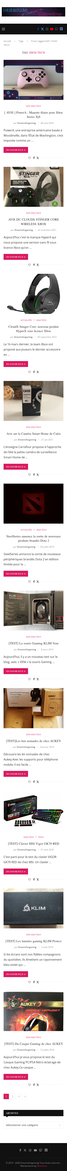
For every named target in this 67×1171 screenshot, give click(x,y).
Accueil (7, 41)
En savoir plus (14, 149)
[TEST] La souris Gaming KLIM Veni (33, 643)
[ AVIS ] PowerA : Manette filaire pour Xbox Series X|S (33, 114)
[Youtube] (51, 29)
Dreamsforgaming (26, 123)
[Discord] (61, 29)
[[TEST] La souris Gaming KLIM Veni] (33, 611)
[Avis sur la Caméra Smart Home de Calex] (33, 401)
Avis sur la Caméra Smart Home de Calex (33, 433)
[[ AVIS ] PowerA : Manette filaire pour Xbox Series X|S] (33, 80)
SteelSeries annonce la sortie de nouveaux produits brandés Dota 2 (33, 538)
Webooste (42, 1165)
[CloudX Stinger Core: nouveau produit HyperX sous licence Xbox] (33, 294)
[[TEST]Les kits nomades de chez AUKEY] (33, 708)
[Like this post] (29, 157)
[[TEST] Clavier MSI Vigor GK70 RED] (33, 811)
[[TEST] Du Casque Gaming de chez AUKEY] (33, 1011)
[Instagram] (47, 29)
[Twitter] (42, 29)
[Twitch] (56, 29)
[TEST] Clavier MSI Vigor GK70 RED (33, 843)
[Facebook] (38, 29)
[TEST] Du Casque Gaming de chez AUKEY (33, 1043)
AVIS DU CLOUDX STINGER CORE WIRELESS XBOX (33, 221)
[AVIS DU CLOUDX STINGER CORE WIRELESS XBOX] (33, 187)
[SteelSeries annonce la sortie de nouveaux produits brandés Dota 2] (33, 504)
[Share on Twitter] (37, 157)
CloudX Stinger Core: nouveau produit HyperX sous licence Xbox (33, 328)
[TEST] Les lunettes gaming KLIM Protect (33, 941)
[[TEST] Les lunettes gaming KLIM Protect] (33, 908)
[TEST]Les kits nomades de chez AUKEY (33, 741)
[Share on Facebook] (34, 157)
